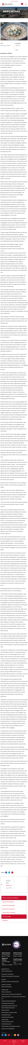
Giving (12, 1)
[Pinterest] (12, 872)
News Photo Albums (9, 909)
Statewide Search (6, 1015)
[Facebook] (6, 872)
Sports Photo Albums (9, 912)
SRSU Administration (6, 971)
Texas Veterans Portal (7, 1021)
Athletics (5, 920)
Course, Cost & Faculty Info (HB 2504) (11, 994)
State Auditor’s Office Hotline (9, 1012)
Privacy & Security (6, 992)
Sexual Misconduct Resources (9, 1005)
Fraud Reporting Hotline (7, 1003)
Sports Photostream (9, 905)
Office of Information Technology (10, 976)
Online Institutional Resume (8, 1001)
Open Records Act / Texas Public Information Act (13, 997)
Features (17, 45)
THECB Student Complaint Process (10, 1026)
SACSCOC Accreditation (7, 1028)
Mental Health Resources (8, 1007)
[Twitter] (9, 872)
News (16, 50)
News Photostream (8, 902)
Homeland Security (6, 1024)
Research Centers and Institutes (10, 981)
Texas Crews (4, 1019)
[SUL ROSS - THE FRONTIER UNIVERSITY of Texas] (7, 5)
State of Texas (5, 1010)
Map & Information (6, 986)
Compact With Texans (7, 1017)
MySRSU (16, 1)
